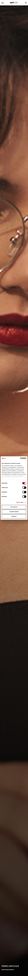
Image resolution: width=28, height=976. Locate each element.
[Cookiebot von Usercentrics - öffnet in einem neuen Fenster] (20, 458)
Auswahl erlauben (14, 511)
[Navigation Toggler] (2, 2)
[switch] (24, 487)
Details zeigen (20, 502)
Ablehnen (14, 516)
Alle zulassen (14, 507)
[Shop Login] (26, 2)
